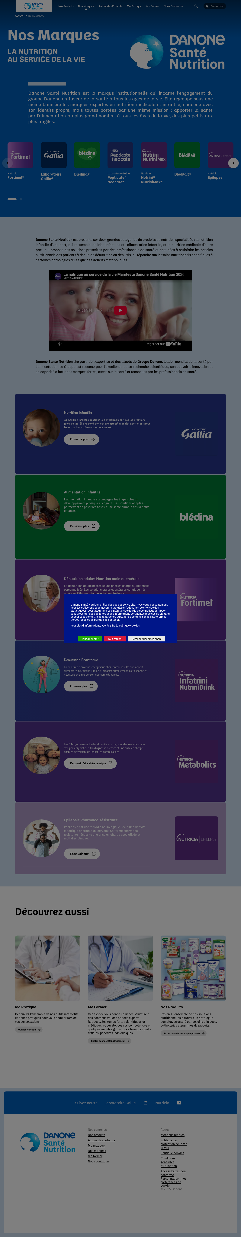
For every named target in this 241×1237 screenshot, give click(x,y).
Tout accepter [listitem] (90, 638)
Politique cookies (129, 625)
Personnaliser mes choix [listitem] (146, 638)
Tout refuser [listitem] (115, 638)
